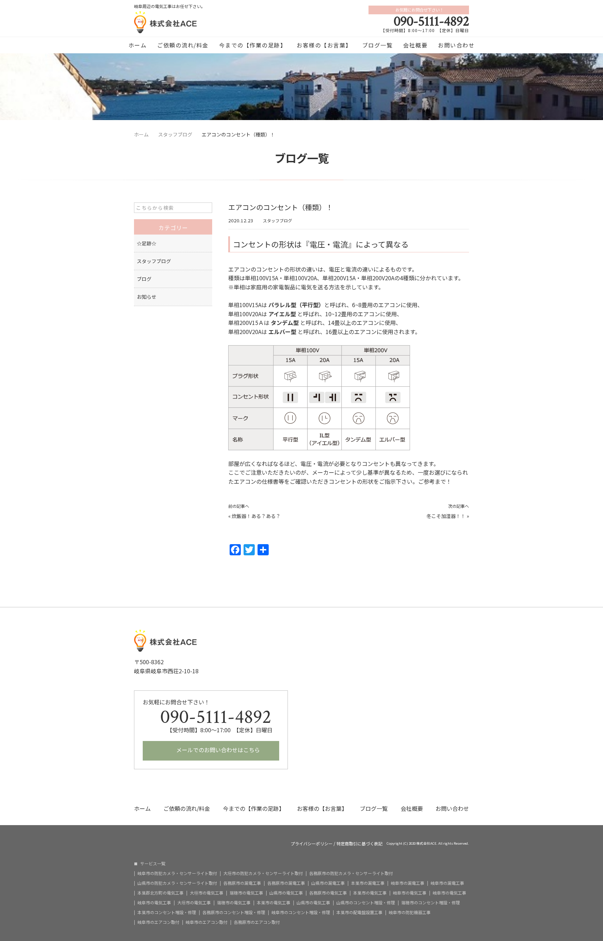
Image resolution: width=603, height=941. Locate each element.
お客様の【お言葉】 (324, 45)
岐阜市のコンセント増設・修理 (300, 912)
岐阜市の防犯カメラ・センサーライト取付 (177, 873)
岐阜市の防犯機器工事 (410, 912)
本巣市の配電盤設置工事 (359, 912)
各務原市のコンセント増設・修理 (233, 912)
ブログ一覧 (377, 45)
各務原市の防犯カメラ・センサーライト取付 (351, 873)
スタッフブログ (277, 220)
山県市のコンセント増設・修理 (365, 903)
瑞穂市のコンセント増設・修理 (430, 903)
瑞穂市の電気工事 (246, 893)
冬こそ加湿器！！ (446, 515)
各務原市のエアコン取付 (257, 922)
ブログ (144, 278)
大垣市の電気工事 (206, 893)
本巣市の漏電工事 (368, 883)
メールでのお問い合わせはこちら (217, 750)
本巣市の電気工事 (370, 893)
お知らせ (146, 296)
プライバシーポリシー (312, 844)
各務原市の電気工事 (328, 893)
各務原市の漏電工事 (242, 883)
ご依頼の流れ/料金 (183, 45)
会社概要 (415, 45)
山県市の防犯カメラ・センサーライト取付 (177, 883)
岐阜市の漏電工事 (407, 883)
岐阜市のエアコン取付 (158, 922)
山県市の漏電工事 (328, 883)
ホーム (137, 45)
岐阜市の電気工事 (409, 893)
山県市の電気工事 (286, 893)
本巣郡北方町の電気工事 (160, 893)
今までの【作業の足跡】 (252, 45)
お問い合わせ (456, 45)
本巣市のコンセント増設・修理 (166, 912)
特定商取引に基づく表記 (359, 844)
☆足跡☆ (146, 243)
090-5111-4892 (431, 21)
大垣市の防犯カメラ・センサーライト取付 (263, 873)
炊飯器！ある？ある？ (256, 515)
